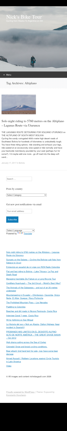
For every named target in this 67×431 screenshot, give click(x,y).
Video (8, 365)
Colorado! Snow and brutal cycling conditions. (26, 346)
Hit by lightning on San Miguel (19, 319)
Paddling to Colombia (15, 306)
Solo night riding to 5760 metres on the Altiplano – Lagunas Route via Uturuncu (33, 123)
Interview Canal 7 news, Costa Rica (22, 315)
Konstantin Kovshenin (16, 395)
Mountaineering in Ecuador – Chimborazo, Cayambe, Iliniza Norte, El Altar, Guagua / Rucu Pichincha (33, 296)
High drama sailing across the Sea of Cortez (26, 342)
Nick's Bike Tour (24, 16)
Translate (28, 233)
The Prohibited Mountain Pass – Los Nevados (27, 302)
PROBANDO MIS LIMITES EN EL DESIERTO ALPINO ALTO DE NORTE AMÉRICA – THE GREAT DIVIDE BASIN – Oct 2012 (33, 334)
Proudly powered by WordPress (20, 391)
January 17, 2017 (9, 162)
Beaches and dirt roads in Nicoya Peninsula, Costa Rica (31, 311)
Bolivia (22, 162)
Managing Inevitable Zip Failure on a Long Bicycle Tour (31, 278)
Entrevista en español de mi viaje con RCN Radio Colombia (33, 267)
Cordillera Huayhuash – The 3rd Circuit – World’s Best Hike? (33, 283)
